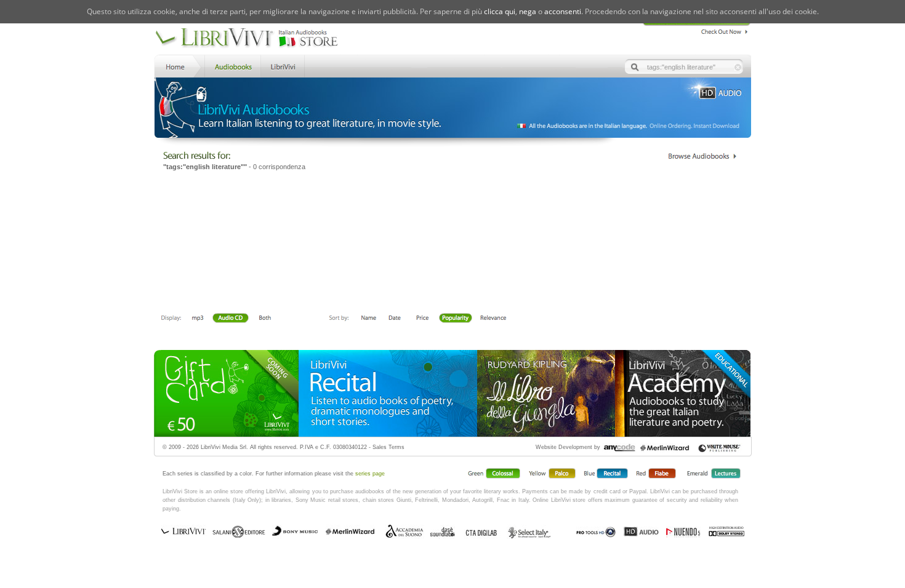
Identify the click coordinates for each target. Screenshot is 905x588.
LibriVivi (283, 65)
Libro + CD (230, 318)
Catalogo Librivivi (702, 156)
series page (370, 474)
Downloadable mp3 (197, 318)
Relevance (493, 318)
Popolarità (455, 318)
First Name (369, 318)
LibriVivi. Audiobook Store (251, 38)
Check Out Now (721, 30)
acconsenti (562, 11)
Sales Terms (388, 447)
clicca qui (499, 11)
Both (268, 318)
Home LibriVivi (178, 65)
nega (527, 11)
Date (395, 318)
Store (232, 65)
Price (422, 318)
